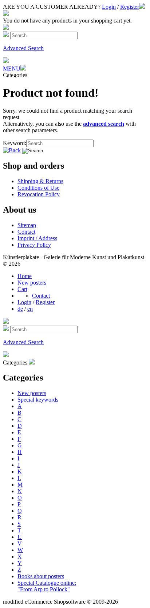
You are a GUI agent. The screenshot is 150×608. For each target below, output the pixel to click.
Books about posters (40, 576)
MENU (11, 68)
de (20, 309)
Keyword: (14, 143)
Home (24, 276)
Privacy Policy (34, 245)
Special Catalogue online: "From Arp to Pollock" (46, 586)
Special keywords (37, 399)
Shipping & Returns (40, 181)
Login (109, 7)
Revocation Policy (38, 194)
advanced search (103, 124)
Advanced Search (23, 48)
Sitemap (26, 225)
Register (129, 7)
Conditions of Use (38, 188)
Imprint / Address (37, 238)
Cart (22, 289)
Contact (26, 232)
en (30, 309)
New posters (31, 282)
